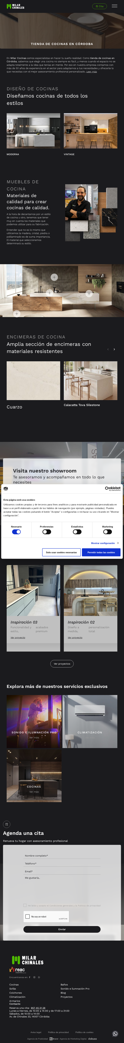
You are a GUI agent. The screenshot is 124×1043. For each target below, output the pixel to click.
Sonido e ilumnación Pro (75, 988)
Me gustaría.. (32, 877)
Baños (64, 984)
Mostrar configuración (103, 543)
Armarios (14, 1001)
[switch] (46, 531)
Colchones (15, 992)
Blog (63, 992)
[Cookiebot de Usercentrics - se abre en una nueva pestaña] (107, 488)
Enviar (62, 929)
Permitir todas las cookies (101, 552)
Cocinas (14, 984)
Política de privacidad (89, 905)
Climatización (17, 996)
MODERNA (13, 154)
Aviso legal (36, 1032)
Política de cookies (84, 1032)
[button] (108, 349)
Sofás (12, 988)
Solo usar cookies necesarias (61, 552)
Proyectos (66, 996)
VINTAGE (69, 154)
